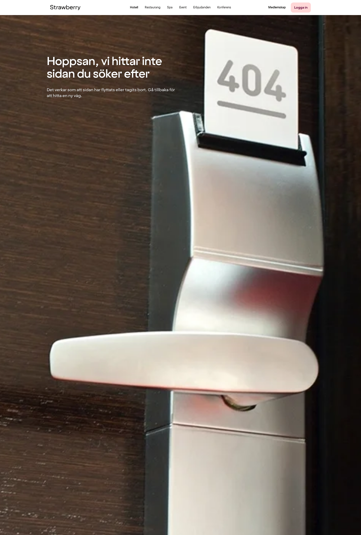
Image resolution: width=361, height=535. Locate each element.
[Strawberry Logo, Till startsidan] (65, 7)
